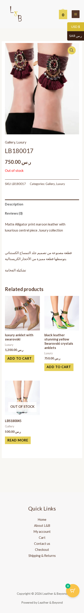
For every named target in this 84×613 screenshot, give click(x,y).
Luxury (21, 142)
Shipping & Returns (42, 556)
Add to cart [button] (19, 358)
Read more (17, 440)
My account (42, 531)
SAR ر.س (74, 36)
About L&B (42, 525)
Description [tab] (14, 204)
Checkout (42, 549)
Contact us (42, 543)
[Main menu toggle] (76, 14)
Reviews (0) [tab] (14, 213)
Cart (42, 537)
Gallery (10, 142)
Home (42, 519)
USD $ (73, 27)
